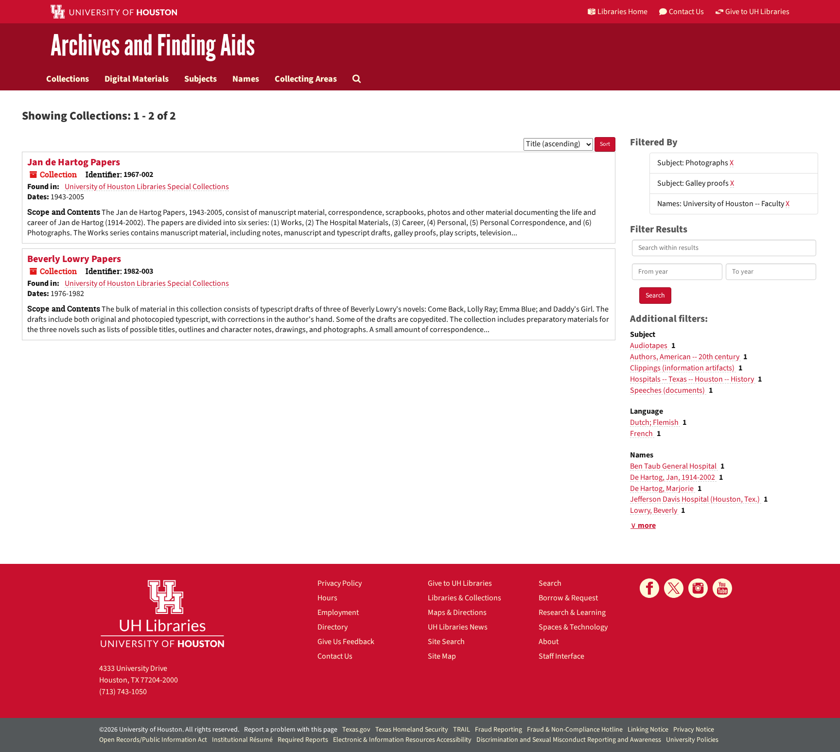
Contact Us (334, 656)
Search (550, 583)
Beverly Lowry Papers (74, 259)
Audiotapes (649, 345)
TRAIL (461, 730)
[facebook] (649, 588)
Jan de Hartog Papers (73, 162)
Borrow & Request (568, 598)
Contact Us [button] (686, 11)
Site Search (446, 641)
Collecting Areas (306, 78)
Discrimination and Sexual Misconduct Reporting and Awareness (568, 740)
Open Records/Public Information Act (153, 740)
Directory (332, 627)
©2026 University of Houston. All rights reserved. (169, 730)
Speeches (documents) (668, 390)
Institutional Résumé (242, 740)
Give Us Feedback (345, 641)
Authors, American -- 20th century (685, 356)
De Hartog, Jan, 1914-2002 (673, 477)
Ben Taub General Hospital (674, 466)
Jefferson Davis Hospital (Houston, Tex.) (695, 499)
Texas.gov (356, 730)
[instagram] (698, 588)
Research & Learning (572, 612)
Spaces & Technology (573, 627)
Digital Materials (137, 78)
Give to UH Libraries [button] (757, 11)
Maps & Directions (457, 612)
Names (245, 78)
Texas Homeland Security (411, 730)
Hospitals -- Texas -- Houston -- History (692, 379)
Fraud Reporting (498, 730)
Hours (327, 598)
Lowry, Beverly (654, 510)
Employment (338, 612)
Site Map (442, 656)
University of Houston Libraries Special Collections (147, 186)
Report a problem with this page (290, 730)
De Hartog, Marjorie (662, 488)
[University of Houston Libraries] (162, 613)
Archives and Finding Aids (153, 46)
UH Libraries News (458, 627)
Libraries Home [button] (622, 11)
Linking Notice (648, 730)
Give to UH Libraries (460, 583)
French (642, 433)
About (549, 641)
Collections (67, 78)
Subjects (200, 78)
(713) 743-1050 (123, 691)
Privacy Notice (693, 730)
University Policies (692, 740)
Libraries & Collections (464, 598)
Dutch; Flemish (655, 422)
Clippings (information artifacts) (683, 368)
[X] (673, 588)
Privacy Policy (339, 583)
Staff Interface (561, 656)
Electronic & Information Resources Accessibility (402, 740)
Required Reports (303, 740)
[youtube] (722, 588)
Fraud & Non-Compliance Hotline (575, 730)
